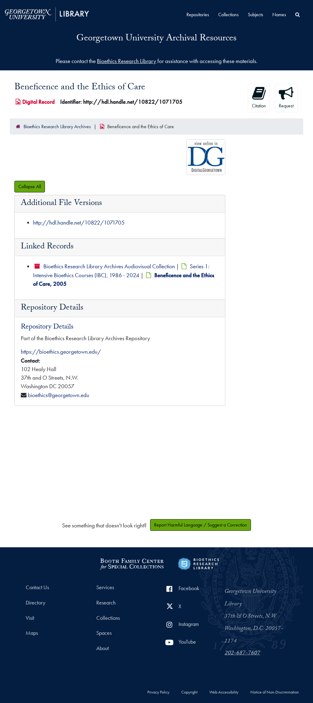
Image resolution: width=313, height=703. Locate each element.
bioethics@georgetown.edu (58, 395)
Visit (30, 618)
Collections (228, 14)
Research (106, 602)
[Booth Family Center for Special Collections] (131, 563)
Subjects (255, 14)
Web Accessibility (223, 692)
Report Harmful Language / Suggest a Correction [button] (200, 525)
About (102, 648)
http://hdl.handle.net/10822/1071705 (79, 222)
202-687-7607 (242, 653)
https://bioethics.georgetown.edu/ (61, 351)
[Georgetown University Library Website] (47, 13)
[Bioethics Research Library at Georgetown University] (198, 563)
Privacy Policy (158, 692)
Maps (32, 633)
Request (286, 105)
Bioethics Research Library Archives (57, 126)
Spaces (104, 633)
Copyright (189, 692)
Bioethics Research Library (126, 61)
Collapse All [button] (29, 186)
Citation (259, 105)
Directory (35, 602)
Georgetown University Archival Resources (156, 39)
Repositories (197, 14)
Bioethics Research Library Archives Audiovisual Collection (109, 266)
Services (105, 587)
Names (279, 14)
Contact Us (37, 587)
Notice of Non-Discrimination (274, 692)
